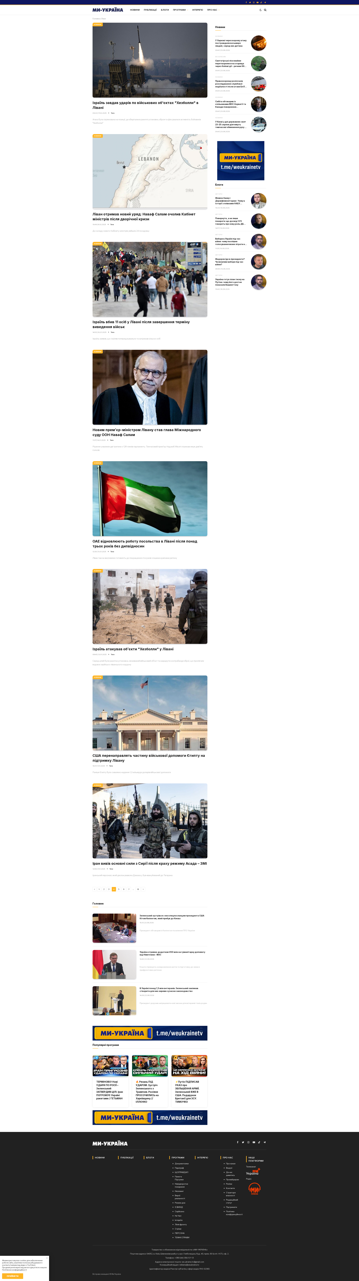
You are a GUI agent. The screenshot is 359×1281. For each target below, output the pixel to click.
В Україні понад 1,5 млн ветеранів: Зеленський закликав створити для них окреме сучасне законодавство (169, 989)
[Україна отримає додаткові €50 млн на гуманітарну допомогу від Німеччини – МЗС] (114, 964)
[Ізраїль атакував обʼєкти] (150, 606)
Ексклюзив (220, 57)
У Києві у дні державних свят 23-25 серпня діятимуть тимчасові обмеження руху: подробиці (230, 125)
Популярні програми (106, 1044)
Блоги (165, 9)
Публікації (150, 9)
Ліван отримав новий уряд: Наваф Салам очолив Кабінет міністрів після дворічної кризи (144, 216)
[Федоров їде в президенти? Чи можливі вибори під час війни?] (258, 261)
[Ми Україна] (108, 10)
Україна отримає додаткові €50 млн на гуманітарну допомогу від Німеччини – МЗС (172, 953)
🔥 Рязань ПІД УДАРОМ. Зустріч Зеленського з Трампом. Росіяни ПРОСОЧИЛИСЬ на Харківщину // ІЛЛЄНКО (147, 1091)
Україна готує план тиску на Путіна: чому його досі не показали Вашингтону (229, 282)
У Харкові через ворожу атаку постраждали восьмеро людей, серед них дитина (231, 43)
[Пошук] (265, 10)
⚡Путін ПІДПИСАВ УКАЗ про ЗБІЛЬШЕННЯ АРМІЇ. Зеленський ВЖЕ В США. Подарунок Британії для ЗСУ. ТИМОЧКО (187, 1091)
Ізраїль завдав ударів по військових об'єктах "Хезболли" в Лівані (145, 105)
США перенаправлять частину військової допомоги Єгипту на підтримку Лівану (149, 758)
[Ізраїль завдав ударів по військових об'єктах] (150, 60)
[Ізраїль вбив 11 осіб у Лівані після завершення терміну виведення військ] (150, 279)
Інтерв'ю (197, 9)
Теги (112, 113)
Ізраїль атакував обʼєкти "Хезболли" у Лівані (133, 649)
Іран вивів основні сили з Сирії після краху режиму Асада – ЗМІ (150, 863)
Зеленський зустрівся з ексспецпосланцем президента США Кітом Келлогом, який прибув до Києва (172, 917)
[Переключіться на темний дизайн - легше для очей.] (260, 10)
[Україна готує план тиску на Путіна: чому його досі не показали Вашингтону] (258, 282)
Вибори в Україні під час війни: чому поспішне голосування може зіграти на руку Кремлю (230, 242)
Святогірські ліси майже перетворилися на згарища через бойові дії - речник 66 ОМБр (229, 63)
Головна (96, 18)
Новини (135, 9)
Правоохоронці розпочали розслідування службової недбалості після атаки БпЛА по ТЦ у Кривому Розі (230, 84)
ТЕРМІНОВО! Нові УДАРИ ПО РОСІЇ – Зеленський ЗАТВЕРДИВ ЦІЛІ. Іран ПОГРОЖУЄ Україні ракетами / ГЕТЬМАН (109, 1090)
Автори (218, 194)
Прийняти (12, 1276)
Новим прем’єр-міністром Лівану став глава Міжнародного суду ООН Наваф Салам (147, 432)
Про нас (212, 9)
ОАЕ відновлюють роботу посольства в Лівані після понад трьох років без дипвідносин (145, 543)
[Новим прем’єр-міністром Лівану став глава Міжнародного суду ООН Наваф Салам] (150, 387)
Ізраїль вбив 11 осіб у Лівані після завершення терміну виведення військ (141, 324)
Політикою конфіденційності (14, 1270)
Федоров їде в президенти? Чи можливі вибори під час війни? (230, 262)
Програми (179, 9)
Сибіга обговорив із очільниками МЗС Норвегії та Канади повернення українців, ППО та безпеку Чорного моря (230, 104)
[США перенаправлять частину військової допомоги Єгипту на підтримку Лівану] (150, 712)
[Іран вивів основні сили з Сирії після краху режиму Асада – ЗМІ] (150, 820)
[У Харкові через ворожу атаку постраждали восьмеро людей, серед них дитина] (258, 43)
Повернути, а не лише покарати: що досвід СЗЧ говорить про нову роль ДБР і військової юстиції (230, 221)
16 (138, 889)
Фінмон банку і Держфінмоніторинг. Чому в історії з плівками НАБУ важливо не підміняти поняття (230, 201)
